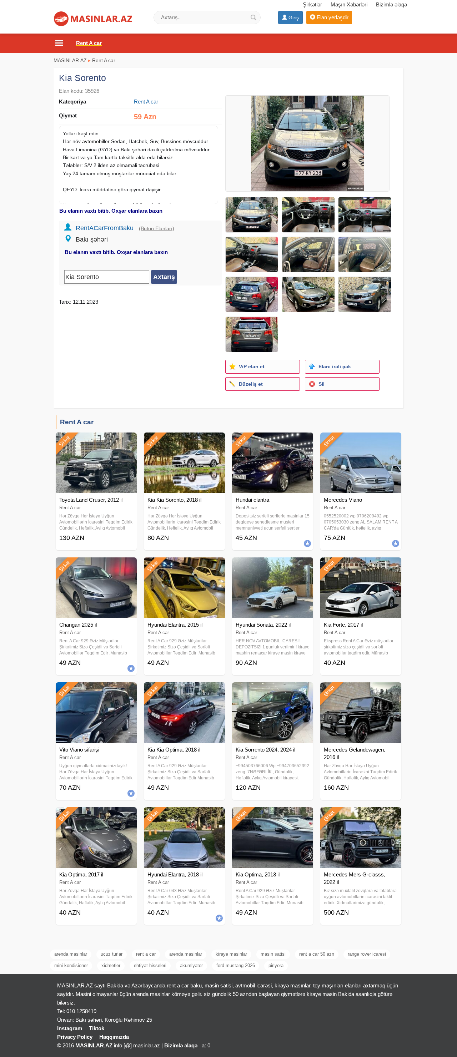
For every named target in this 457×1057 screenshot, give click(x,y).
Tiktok (96, 1028)
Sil (321, 384)
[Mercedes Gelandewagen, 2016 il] (360, 691)
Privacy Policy (74, 1037)
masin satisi (273, 954)
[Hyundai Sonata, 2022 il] (272, 566)
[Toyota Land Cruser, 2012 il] (96, 441)
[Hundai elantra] (272, 441)
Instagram (69, 1028)
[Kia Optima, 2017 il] (96, 816)
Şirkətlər (312, 4)
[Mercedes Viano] (360, 441)
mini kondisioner (71, 965)
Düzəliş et (251, 384)
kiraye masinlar (231, 954)
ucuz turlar (111, 954)
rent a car (146, 954)
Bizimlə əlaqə (391, 4)
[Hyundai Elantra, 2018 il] (184, 816)
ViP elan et (252, 366)
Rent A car (103, 60)
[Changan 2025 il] (96, 566)
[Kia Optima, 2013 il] (272, 816)
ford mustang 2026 (235, 965)
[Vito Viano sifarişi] (96, 691)
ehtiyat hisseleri (150, 965)
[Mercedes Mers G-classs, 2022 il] (360, 816)
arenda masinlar (70, 954)
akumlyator (191, 965)
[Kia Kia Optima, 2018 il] (184, 691)
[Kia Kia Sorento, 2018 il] (184, 441)
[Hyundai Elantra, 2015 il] (184, 566)
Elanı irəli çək (334, 366)
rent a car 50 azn (316, 954)
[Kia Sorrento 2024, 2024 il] (272, 691)
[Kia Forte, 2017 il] (360, 566)
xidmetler (110, 965)
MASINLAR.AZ (70, 60)
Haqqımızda (114, 1037)
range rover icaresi (367, 954)
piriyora (275, 965)
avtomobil (93, 141)
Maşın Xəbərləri (349, 4)
